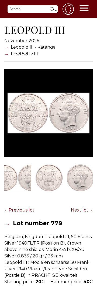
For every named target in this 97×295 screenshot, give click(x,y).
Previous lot (21, 210)
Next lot (79, 210)
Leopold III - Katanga (33, 47)
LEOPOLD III (24, 53)
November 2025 (21, 40)
